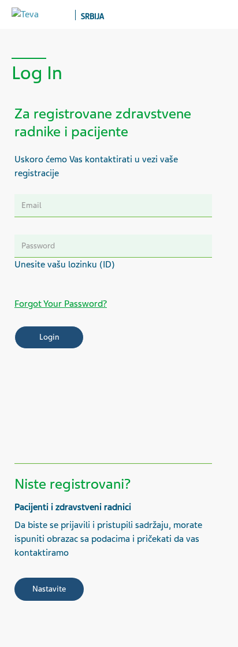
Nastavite (49, 589)
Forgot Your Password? (60, 304)
